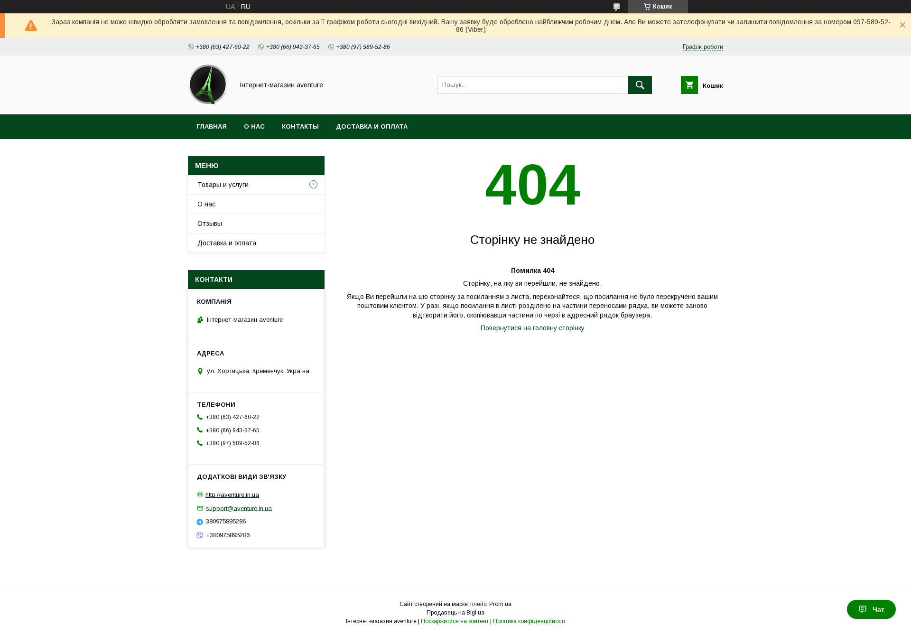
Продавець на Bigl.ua (455, 612)
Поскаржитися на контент (455, 621)
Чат (878, 609)
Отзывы (209, 223)
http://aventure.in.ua (232, 494)
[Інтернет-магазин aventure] (208, 102)
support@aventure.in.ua (239, 508)
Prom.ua (500, 604)
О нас (254, 126)
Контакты (300, 126)
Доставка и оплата (372, 126)
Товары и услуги (223, 184)
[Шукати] (640, 85)
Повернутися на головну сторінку (533, 328)
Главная (211, 126)
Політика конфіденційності (529, 621)
